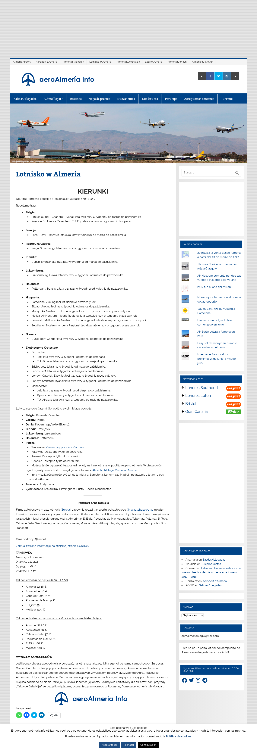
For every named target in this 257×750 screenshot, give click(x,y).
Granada (121, 470)
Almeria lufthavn (177, 61)
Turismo (227, 99)
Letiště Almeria (153, 61)
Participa (171, 99)
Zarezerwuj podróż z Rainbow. (65, 447)
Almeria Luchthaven (128, 61)
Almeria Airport (21, 61)
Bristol (190, 403)
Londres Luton (198, 395)
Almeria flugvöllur (202, 61)
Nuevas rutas (126, 99)
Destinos (76, 99)
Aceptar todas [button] (109, 744)
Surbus (66, 509)
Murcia (132, 470)
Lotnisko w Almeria (100, 61)
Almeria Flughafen (73, 61)
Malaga (109, 470)
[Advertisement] (128, 26)
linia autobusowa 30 (140, 509)
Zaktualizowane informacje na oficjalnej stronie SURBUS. (52, 546)
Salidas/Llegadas (25, 99)
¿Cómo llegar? (53, 99)
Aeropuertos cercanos (199, 99)
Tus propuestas (211, 564)
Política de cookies (178, 736)
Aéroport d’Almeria (46, 61)
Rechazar (129, 744)
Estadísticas (150, 99)
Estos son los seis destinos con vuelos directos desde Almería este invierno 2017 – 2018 (211, 573)
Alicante (97, 470)
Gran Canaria (196, 411)
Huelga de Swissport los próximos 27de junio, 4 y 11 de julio (216, 359)
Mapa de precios (99, 99)
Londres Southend (201, 387)
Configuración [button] (148, 744)
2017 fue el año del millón (214, 287)
